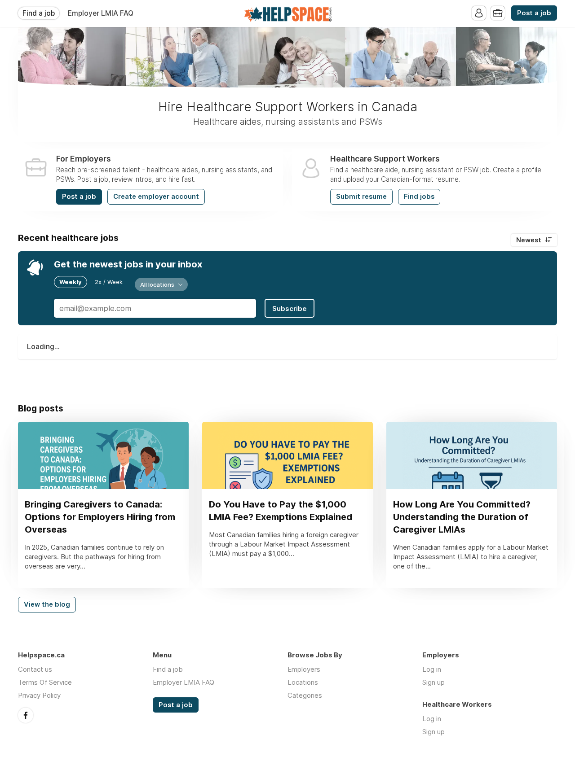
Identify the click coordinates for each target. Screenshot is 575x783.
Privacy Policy (39, 695)
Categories (305, 695)
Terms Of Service (45, 682)
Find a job (38, 13)
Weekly (70, 281)
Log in (431, 669)
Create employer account (156, 196)
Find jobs (419, 196)
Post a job (534, 13)
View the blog (47, 604)
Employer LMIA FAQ (100, 13)
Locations (303, 682)
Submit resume (361, 196)
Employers (304, 669)
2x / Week (109, 281)
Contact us (35, 669)
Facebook (25, 715)
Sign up (433, 682)
